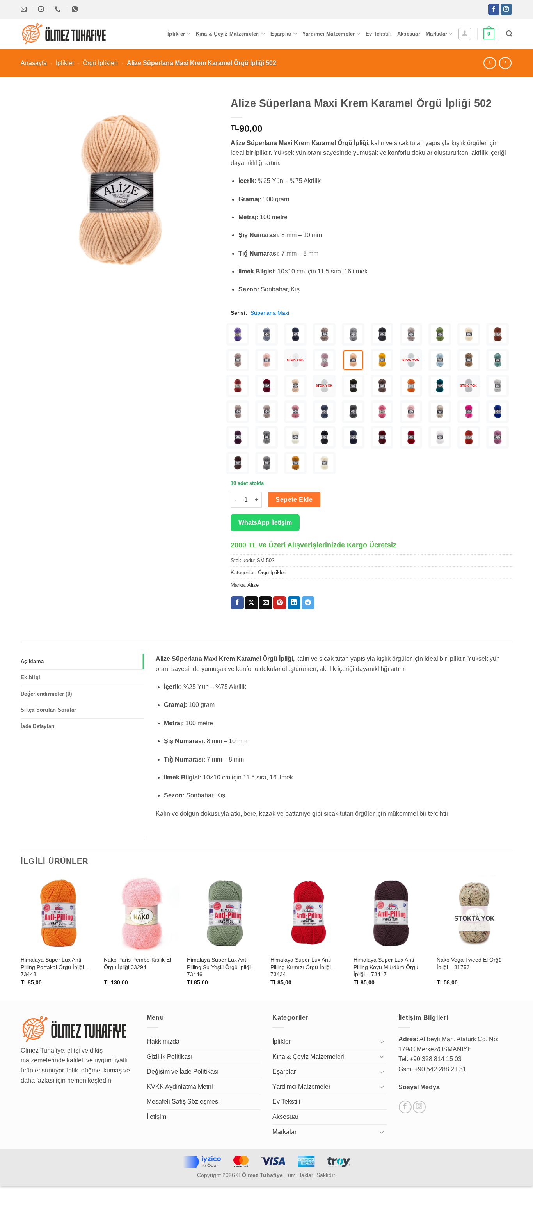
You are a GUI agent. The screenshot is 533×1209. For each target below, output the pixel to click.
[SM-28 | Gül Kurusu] (497, 437)
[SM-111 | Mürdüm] (237, 437)
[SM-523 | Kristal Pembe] (266, 360)
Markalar (436, 34)
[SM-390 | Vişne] (266, 386)
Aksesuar (408, 34)
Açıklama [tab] (32, 661)
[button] (464, 34)
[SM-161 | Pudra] (411, 411)
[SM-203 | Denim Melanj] (324, 411)
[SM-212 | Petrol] (439, 386)
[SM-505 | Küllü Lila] (324, 360)
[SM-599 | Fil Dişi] (468, 334)
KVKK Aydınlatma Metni (180, 1086)
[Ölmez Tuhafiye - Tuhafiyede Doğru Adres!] (64, 34)
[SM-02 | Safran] (295, 463)
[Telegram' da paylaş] (308, 602)
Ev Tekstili (379, 34)
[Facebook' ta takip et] (493, 9)
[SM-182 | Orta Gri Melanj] (353, 411)
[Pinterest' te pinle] (279, 602)
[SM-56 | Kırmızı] (411, 437)
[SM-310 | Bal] (295, 386)
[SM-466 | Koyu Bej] (468, 360)
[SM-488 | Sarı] (382, 360)
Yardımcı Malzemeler (328, 34)
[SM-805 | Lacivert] (295, 334)
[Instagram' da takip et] (506, 9)
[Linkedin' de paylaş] (294, 602)
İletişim (156, 1116)
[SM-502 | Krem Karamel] (353, 360)
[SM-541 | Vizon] (237, 360)
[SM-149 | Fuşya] (468, 411)
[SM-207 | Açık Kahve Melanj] (266, 411)
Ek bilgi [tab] (30, 677)
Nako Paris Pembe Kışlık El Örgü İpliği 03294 (137, 963)
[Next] (512, 937)
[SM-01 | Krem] (324, 463)
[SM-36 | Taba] (468, 437)
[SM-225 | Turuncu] (411, 386)
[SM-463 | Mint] (497, 360)
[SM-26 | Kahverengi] (237, 463)
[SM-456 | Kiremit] (237, 386)
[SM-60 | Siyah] (324, 437)
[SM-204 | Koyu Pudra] (295, 411)
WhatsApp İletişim (265, 522)
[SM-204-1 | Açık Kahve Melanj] (237, 411)
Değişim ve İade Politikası (183, 1071)
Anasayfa (34, 63)
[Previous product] (505, 63)
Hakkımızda (163, 1041)
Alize (253, 585)
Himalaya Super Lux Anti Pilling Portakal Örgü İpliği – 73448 (55, 967)
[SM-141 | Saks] (497, 411)
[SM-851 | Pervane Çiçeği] (237, 334)
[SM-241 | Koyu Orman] (353, 386)
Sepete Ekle (294, 499)
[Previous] (21, 937)
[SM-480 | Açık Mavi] (439, 360)
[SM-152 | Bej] (439, 411)
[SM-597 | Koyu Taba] (497, 334)
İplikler (176, 34)
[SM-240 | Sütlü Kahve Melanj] (382, 386)
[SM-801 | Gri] (353, 334)
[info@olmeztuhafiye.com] (25, 9)
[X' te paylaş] (251, 602)
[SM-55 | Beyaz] (439, 437)
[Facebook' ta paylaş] (237, 602)
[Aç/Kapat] (382, 1041)
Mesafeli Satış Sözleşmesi (183, 1101)
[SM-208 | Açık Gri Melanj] (497, 386)
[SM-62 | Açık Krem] (295, 437)
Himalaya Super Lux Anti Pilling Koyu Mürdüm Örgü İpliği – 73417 (386, 967)
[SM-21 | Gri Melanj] (266, 463)
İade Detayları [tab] (38, 726)
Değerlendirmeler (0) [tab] (46, 694)
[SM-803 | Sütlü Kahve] (324, 334)
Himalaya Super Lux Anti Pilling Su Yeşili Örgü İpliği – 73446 (221, 967)
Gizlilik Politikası (169, 1056)
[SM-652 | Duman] (411, 334)
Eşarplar (280, 34)
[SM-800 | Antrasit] (382, 334)
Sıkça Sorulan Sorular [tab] (48, 710)
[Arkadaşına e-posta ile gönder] (265, 602)
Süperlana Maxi (270, 313)
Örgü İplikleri (100, 63)
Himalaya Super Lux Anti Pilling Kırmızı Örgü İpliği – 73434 (303, 967)
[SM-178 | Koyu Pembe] (382, 411)
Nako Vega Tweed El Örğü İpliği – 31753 (469, 963)
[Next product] (489, 63)
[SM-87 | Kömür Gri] (266, 437)
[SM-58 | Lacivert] (353, 437)
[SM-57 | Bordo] (382, 437)
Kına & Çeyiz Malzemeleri (228, 34)
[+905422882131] (59, 9)
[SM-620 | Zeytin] (439, 334)
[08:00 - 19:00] (42, 9)
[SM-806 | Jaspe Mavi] (266, 334)
